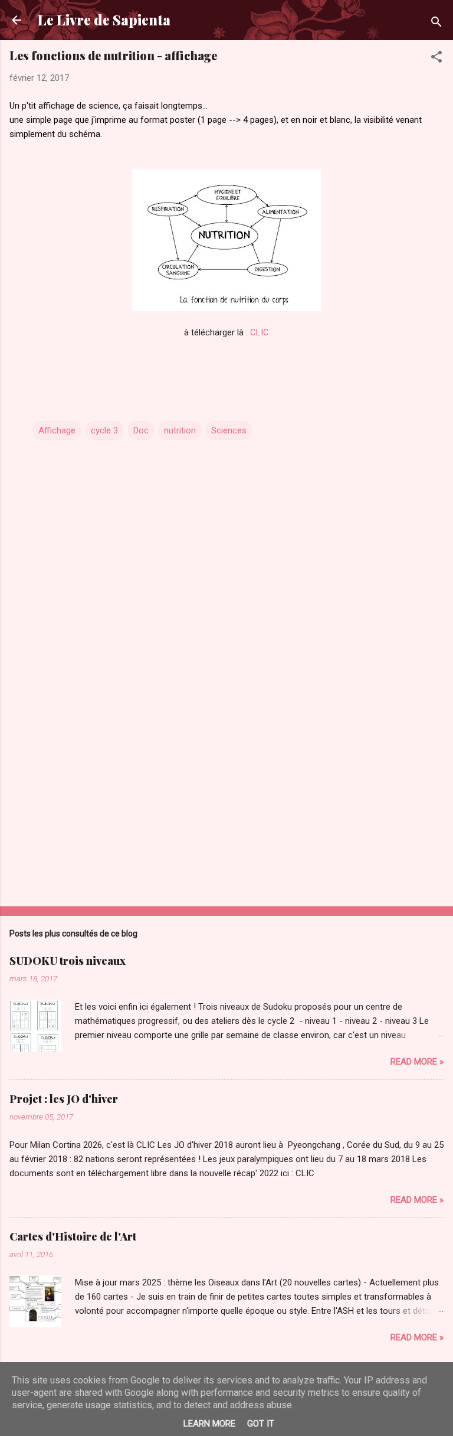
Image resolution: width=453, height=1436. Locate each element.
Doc (141, 430)
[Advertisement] (226, 804)
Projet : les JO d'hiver (63, 1099)
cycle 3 (104, 430)
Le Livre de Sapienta (104, 20)
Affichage (57, 430)
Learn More (209, 1423)
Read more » (417, 1061)
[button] (436, 59)
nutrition (180, 430)
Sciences (229, 430)
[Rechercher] (436, 24)
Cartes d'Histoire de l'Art (72, 1236)
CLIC (259, 332)
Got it (260, 1423)
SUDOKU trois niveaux (67, 961)
